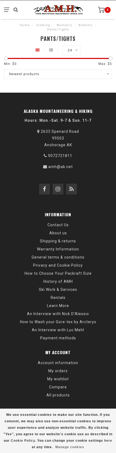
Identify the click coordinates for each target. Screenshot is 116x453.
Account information (58, 363)
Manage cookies (69, 447)
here (108, 440)
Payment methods (58, 338)
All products (58, 395)
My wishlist (58, 379)
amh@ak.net (60, 167)
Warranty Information (58, 249)
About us (58, 233)
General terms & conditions (58, 257)
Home (25, 25)
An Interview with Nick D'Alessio (58, 314)
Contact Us (58, 225)
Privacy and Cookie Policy (58, 265)
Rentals (58, 297)
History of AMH (58, 281)
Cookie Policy (23, 440)
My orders (58, 371)
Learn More (58, 306)
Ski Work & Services (58, 289)
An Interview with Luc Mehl (58, 330)
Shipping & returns (58, 241)
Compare (58, 387)
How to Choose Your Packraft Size (58, 273)
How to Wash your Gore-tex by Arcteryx (58, 322)
